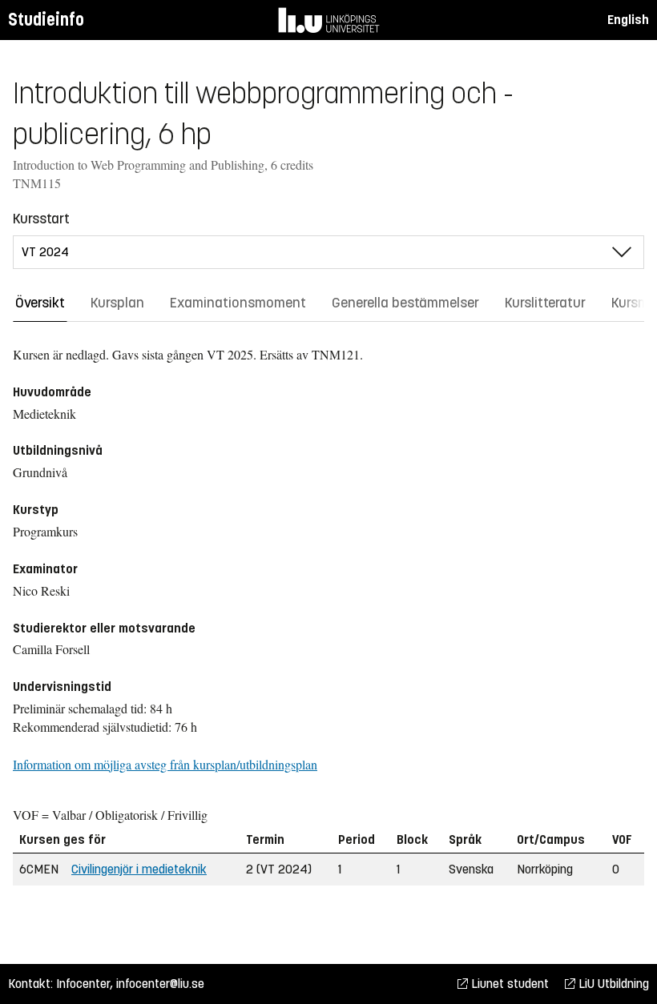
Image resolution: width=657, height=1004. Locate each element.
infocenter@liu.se (160, 983)
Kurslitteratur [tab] (545, 302)
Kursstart (41, 218)
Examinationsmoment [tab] (238, 302)
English (628, 19)
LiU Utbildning (612, 983)
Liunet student (508, 983)
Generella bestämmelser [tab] (405, 302)
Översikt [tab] (40, 302)
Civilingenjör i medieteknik (139, 869)
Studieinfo (46, 19)
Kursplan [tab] (117, 302)
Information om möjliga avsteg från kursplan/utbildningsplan (165, 764)
